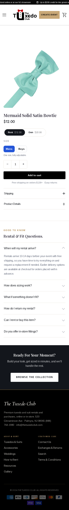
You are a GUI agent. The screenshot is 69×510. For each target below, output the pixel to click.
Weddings (10, 453)
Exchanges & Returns (50, 447)
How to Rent (11, 459)
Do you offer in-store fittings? (21, 331)
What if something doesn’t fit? (21, 296)
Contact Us (44, 441)
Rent (14, 132)
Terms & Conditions (49, 459)
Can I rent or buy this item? (20, 319)
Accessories (11, 447)
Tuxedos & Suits (13, 441)
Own (35, 132)
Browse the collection (34, 377)
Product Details (12, 203)
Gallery (8, 471)
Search (42, 453)
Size (6, 141)
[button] (4, 15)
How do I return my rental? (19, 308)
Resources (10, 465)
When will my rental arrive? (20, 248)
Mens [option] (9, 149)
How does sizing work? (18, 285)
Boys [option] (21, 149)
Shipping (8, 193)
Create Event (49, 15)
